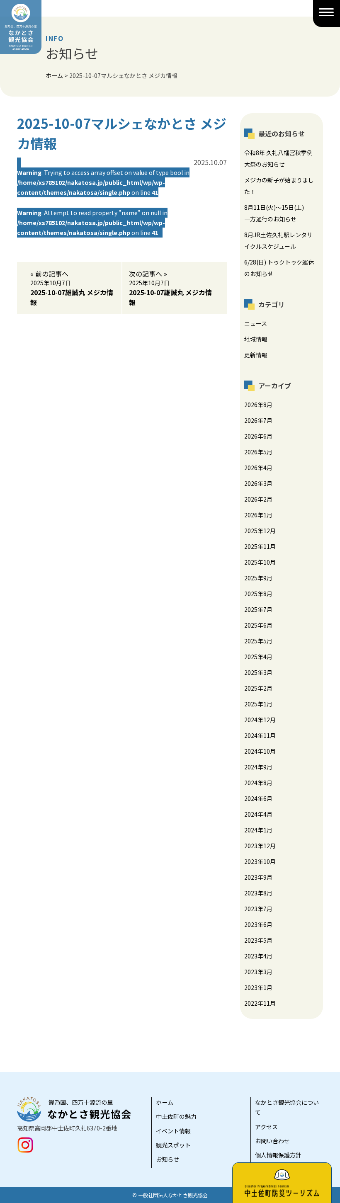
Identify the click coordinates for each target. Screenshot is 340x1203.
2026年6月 (258, 436)
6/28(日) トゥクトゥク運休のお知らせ (279, 268)
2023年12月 (260, 846)
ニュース (255, 323)
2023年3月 (258, 972)
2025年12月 (260, 530)
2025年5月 (258, 641)
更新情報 (255, 355)
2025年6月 (258, 625)
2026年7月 (258, 420)
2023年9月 (258, 877)
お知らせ (167, 1159)
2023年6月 (258, 924)
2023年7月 (258, 909)
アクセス (266, 1127)
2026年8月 (258, 404)
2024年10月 (260, 751)
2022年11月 (260, 1003)
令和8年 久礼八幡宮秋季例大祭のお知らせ (278, 158)
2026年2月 (258, 499)
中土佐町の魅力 (176, 1116)
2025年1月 (258, 704)
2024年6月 (258, 798)
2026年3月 (258, 483)
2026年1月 (258, 515)
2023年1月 (258, 987)
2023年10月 (260, 861)
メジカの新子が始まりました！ (279, 186)
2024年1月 (258, 830)
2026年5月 (258, 452)
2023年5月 (258, 940)
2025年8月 (258, 593)
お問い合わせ (272, 1141)
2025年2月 (258, 688)
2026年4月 (258, 467)
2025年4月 (258, 656)
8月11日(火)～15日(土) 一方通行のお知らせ (277, 213)
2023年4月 (258, 956)
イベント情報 (173, 1131)
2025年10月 (260, 562)
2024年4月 (258, 814)
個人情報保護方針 (278, 1155)
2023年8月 (258, 893)
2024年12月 (260, 719)
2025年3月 (258, 672)
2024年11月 (260, 735)
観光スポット (173, 1145)
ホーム (164, 1102)
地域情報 (255, 339)
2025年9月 (258, 578)
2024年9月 (258, 767)
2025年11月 (260, 546)
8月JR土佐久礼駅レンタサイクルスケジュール (278, 240)
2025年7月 (258, 609)
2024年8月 (258, 783)
